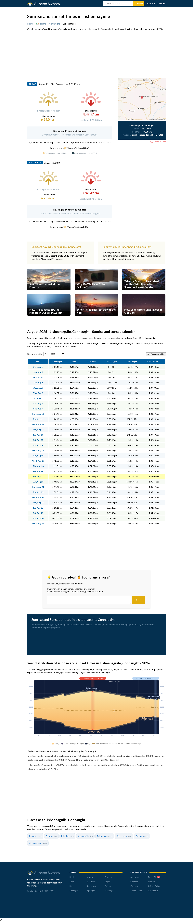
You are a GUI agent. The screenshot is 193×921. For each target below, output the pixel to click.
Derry (72, 886)
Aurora (90, 877)
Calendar (161, 3)
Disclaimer (152, 881)
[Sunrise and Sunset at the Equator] (49, 292)
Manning (108, 890)
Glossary (134, 886)
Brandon (108, 877)
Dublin (72, 877)
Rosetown (91, 886)
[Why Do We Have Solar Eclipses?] (96, 292)
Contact (134, 881)
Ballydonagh (104, 836)
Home (30, 23)
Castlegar (74, 890)
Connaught (54, 23)
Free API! (154, 877)
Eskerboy (67, 836)
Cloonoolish (85, 836)
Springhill (91, 890)
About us (134, 877)
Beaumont (91, 881)
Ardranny (142, 836)
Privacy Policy (154, 886)
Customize (157, 354)
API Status (153, 890)
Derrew (51, 836)
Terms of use (136, 890)
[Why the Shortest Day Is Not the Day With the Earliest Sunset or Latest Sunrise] (143, 292)
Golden (108, 886)
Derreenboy (124, 836)
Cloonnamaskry (38, 843)
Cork (72, 881)
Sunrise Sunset (47, 4)
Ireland (43, 23)
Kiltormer (35, 836)
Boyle (107, 881)
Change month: (34, 353)
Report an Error (160, 142)
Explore (151, 3)
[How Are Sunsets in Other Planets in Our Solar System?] (49, 318)
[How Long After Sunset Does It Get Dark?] (143, 318)
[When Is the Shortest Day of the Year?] (96, 318)
